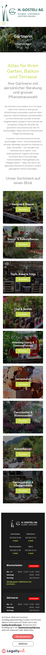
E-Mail (15, 541)
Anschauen (23, 209)
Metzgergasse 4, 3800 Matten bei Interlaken (19, 583)
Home (17, 44)
